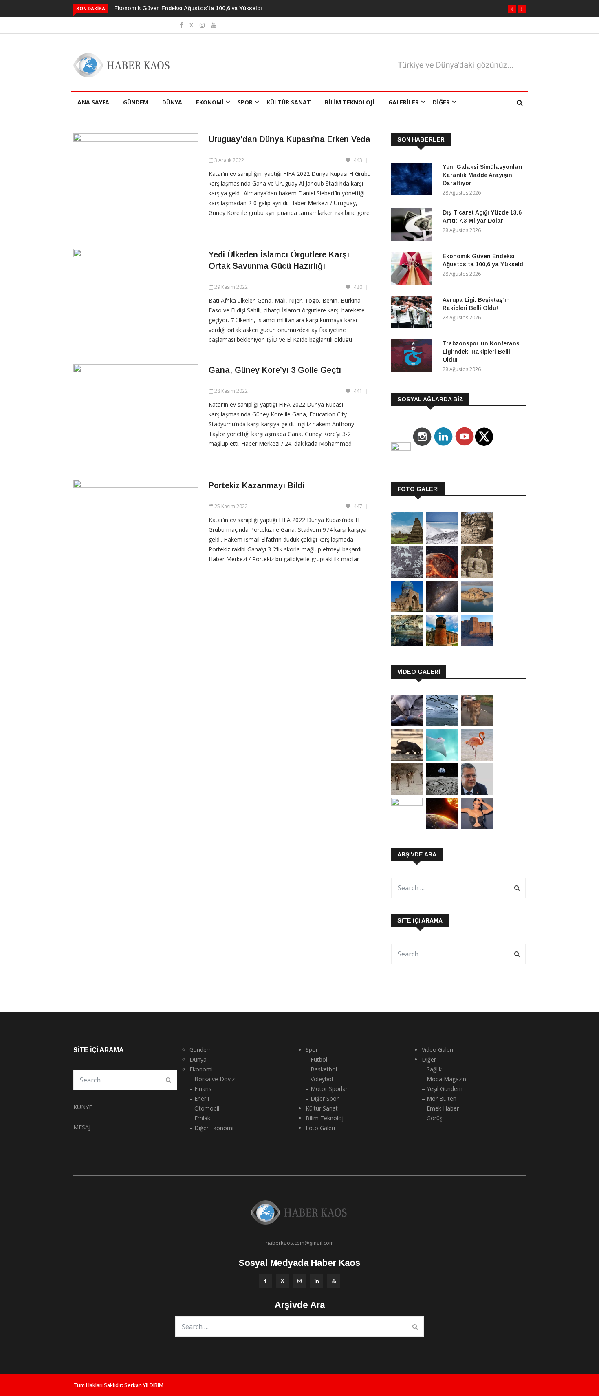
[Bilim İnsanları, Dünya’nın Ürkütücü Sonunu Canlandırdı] (442, 827)
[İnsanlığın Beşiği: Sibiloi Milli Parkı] (477, 610)
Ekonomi (210, 102)
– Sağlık (432, 1069)
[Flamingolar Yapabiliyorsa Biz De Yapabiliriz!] (477, 758)
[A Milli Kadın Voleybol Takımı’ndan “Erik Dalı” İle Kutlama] (407, 804)
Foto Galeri (320, 1128)
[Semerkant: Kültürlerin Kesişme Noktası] (407, 610)
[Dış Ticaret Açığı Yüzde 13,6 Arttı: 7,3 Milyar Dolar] (413, 226)
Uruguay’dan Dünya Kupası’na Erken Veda (289, 139)
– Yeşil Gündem (442, 1089)
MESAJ (81, 1127)
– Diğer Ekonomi (211, 1128)
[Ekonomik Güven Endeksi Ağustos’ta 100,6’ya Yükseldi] (413, 270)
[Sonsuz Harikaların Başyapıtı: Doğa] (442, 724)
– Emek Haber (440, 1108)
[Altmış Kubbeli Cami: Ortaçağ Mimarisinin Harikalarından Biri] (442, 644)
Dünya (172, 102)
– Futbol (316, 1059)
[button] (512, 9)
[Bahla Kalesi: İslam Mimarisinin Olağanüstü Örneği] (477, 644)
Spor (245, 102)
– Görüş (432, 1118)
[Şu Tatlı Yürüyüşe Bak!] (407, 792)
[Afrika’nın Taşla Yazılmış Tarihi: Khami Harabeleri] (477, 541)
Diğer (441, 102)
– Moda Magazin (444, 1079)
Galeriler (403, 102)
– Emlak (199, 1118)
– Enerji (199, 1098)
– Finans (200, 1089)
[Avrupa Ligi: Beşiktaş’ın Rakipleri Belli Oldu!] (413, 313)
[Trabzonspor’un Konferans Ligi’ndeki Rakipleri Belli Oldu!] (413, 357)
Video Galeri (437, 1049)
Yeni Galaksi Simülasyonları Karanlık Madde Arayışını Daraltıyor (482, 175)
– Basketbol (321, 1069)
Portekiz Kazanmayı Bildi (256, 485)
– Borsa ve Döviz (212, 1079)
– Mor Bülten (439, 1098)
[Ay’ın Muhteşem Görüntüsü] (442, 792)
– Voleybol (319, 1079)
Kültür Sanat (288, 102)
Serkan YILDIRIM (143, 1385)
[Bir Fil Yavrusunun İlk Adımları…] (407, 758)
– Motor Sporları (327, 1089)
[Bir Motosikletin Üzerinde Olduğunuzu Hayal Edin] (477, 724)
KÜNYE (82, 1107)
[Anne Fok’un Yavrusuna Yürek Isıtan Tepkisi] (407, 724)
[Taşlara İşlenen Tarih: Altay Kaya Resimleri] (407, 576)
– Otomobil (204, 1108)
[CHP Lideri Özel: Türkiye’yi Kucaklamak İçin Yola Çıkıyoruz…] (477, 792)
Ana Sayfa (93, 102)
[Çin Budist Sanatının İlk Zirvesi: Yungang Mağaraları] (477, 576)
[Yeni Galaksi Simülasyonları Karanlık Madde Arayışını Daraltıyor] (413, 180)
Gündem (135, 102)
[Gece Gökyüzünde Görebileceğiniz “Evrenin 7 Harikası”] (442, 610)
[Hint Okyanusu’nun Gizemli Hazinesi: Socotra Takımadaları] (442, 541)
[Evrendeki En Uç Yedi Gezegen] (442, 576)
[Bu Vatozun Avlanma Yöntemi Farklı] (442, 758)
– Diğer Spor (322, 1098)
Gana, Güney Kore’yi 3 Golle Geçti (275, 369)
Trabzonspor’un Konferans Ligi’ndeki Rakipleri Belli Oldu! (481, 351)
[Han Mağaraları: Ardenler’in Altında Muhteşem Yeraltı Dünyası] (407, 644)
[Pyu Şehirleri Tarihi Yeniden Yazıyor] (407, 541)
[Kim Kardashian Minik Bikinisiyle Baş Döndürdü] (477, 827)
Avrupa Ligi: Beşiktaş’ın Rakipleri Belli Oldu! (174, 8)
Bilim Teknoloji (349, 102)
